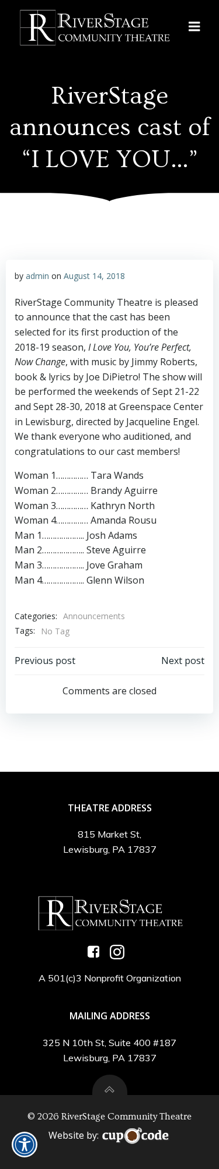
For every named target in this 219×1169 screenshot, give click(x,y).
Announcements (94, 615)
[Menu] (194, 27)
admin (37, 275)
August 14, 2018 (94, 275)
